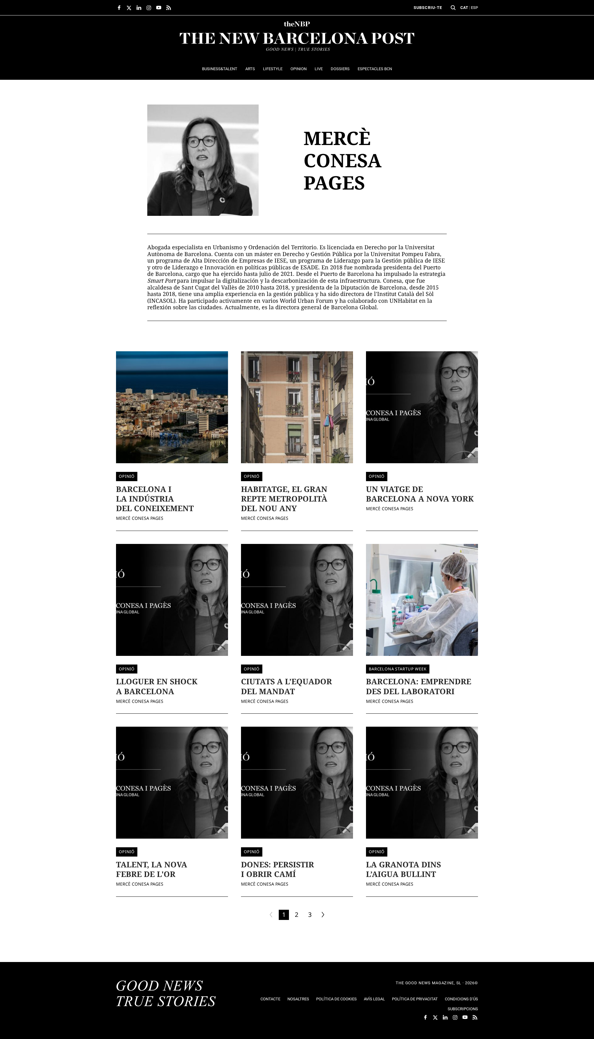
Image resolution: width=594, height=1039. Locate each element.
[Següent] (323, 915)
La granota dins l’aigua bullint (403, 869)
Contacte (270, 999)
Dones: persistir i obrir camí (277, 869)
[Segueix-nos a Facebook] (119, 8)
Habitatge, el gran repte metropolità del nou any (284, 499)
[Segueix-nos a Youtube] (159, 8)
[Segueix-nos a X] (129, 8)
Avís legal (374, 999)
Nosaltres (298, 999)
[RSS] (169, 8)
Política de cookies (336, 999)
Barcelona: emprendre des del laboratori (418, 686)
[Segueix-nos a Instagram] (149, 8)
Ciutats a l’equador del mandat (286, 686)
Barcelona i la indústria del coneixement (155, 499)
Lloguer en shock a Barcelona (156, 686)
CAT (464, 7)
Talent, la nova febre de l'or (151, 869)
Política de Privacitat (415, 999)
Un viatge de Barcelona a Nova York (420, 494)
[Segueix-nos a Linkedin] (139, 8)
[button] (453, 7)
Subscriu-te (428, 7)
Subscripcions (463, 1009)
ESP (474, 7)
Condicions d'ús (461, 999)
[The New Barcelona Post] (166, 994)
